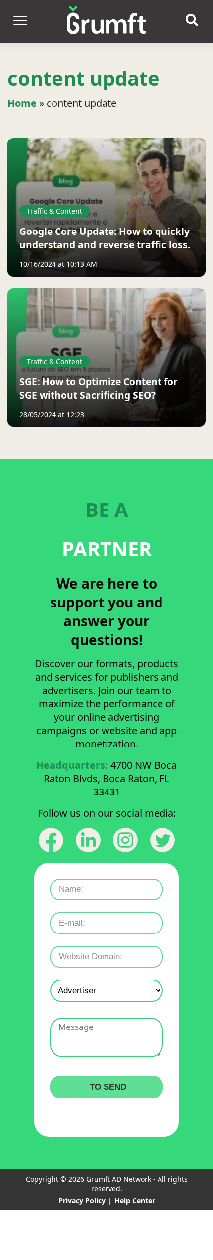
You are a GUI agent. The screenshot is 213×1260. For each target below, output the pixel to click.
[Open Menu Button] (19, 21)
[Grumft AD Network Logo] (106, 21)
